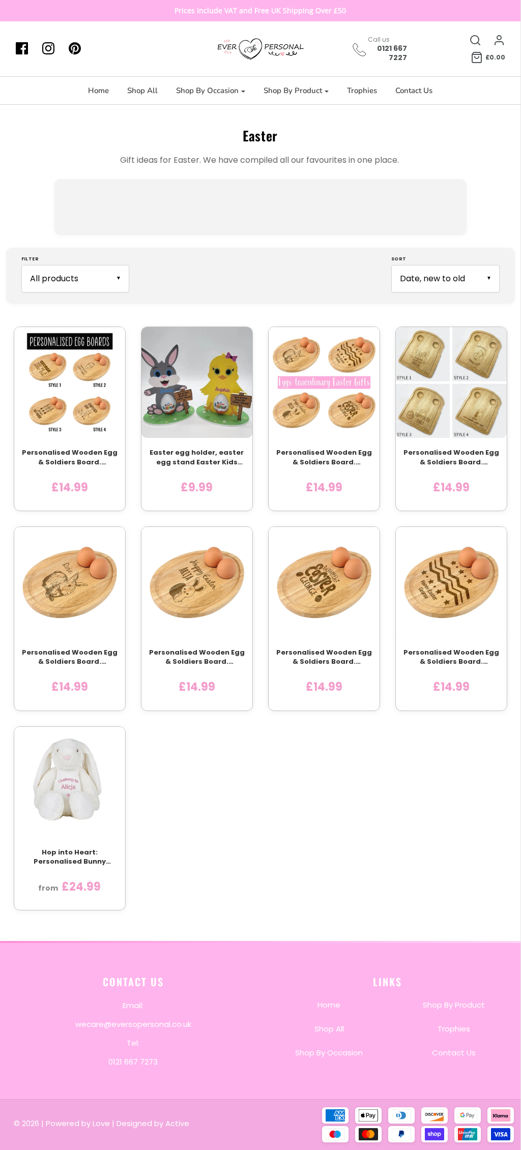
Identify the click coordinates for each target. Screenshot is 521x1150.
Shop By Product (454, 1004)
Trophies (362, 90)
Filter (30, 259)
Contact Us (413, 90)
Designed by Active (153, 1123)
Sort (399, 259)
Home (98, 90)
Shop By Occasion (329, 1052)
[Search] (470, 40)
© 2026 (27, 1123)
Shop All (142, 90)
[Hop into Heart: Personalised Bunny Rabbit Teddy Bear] (69, 782)
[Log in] (494, 40)
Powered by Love (78, 1123)
